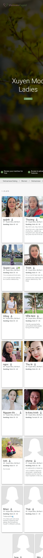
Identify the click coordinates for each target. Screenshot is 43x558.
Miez (6, 509)
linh (5, 460)
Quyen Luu (9, 267)
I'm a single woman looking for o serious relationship (11, 278)
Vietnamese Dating (10, 181)
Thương (30, 219)
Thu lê (29, 364)
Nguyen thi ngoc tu (10, 412)
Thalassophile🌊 (8, 516)
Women (24, 181)
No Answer (6, 469)
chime (29, 460)
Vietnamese (35, 181)
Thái (28, 509)
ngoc (5, 364)
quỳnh (6, 219)
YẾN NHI (30, 316)
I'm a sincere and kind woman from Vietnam (12, 275)
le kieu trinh (32, 412)
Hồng (6, 316)
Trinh (28, 267)
